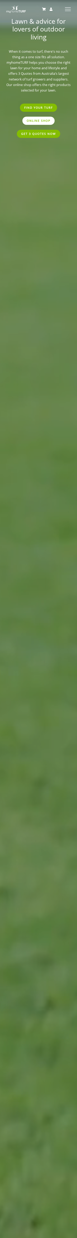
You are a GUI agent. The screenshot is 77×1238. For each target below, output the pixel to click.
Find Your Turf (38, 107)
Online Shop (38, 121)
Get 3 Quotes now (38, 134)
